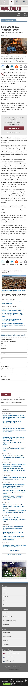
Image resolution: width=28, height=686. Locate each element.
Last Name (3, 353)
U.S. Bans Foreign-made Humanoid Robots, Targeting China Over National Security (13, 506)
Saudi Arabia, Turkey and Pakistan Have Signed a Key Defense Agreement (14, 465)
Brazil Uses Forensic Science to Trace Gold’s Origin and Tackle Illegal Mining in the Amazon (14, 470)
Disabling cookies (16, 683)
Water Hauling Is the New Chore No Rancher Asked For (13, 533)
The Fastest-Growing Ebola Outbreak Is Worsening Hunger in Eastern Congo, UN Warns (12, 315)
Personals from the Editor (9, 620)
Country (2, 364)
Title (2, 343)
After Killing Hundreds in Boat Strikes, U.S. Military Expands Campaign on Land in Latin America (14, 430)
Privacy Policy (6, 632)
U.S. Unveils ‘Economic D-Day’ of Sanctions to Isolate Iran (12, 422)
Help (4, 605)
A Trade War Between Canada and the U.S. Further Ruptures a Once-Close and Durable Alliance (14, 417)
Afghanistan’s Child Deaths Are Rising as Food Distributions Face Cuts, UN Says (12, 309)
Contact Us (6, 597)
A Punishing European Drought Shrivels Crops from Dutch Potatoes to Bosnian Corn (14, 448)
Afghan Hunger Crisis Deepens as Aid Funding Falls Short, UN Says (11, 320)
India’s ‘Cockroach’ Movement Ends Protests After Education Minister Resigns (13, 528)
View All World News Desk (14, 555)
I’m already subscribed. (15, 132)
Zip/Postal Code (4, 369)
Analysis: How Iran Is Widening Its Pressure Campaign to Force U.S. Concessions (13, 497)
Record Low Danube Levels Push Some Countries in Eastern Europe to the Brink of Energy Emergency (13, 486)
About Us (5, 593)
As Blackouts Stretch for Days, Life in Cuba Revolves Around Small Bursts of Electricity (13, 457)
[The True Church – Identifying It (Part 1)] (14, 569)
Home (4, 589)
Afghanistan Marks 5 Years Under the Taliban (13, 443)
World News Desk (7, 617)
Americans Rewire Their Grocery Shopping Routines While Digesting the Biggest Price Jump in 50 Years (14, 519)
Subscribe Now (14, 128)
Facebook (5, 640)
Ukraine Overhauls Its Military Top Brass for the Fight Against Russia (14, 545)
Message (3, 379)
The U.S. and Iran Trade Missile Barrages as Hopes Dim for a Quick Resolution (14, 511)
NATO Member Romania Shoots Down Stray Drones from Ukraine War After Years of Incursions (13, 538)
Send (6, 394)
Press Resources (7, 636)
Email (2, 358)
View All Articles (14, 550)
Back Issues (6, 624)
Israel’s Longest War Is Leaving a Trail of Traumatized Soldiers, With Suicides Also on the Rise (13, 325)
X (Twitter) (6, 644)
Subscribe (5, 601)
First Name (3, 348)
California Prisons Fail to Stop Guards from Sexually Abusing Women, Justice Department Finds (14, 438)
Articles (5, 613)
